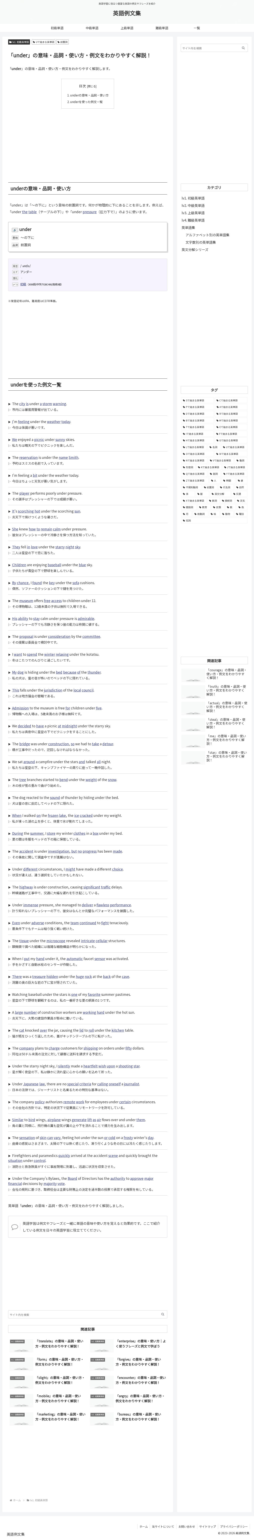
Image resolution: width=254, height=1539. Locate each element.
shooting (125, 1065)
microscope (55, 940)
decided (24, 725)
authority (117, 1178)
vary (57, 1137)
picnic (39, 439)
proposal (26, 636)
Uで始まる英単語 (45, 42)
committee (91, 636)
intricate (88, 940)
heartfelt (90, 1065)
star (137, 1065)
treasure (39, 976)
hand (40, 958)
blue (82, 564)
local (77, 690)
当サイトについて (163, 1526)
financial (15, 1183)
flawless (102, 904)
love (34, 546)
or (106, 1137)
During (17, 833)
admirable (86, 618)
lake (62, 815)
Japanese (30, 1083)
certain (125, 1101)
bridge (24, 743)
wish (102, 1065)
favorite (94, 994)
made (117, 851)
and (82, 761)
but (74, 851)
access (56, 600)
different (30, 869)
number (30, 1012)
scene (113, 1155)
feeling (23, 421)
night (69, 546)
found (37, 582)
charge (54, 1048)
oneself (115, 1083)
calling (102, 1083)
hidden (52, 976)
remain (46, 528)
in (28, 546)
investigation (58, 851)
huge (80, 976)
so (72, 743)
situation (15, 1160)
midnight (69, 725)
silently (64, 1065)
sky (77, 546)
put (27, 958)
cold (111, 1137)
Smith (73, 457)
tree (22, 779)
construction (58, 743)
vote (61, 1183)
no (80, 851)
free (47, 600)
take (95, 743)
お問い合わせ (186, 1526)
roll (91, 1030)
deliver (87, 904)
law (42, 1083)
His (14, 618)
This (15, 690)
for (67, 707)
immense (30, 904)
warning (59, 403)
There (17, 976)
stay (36, 618)
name (63, 457)
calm (57, 528)
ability (23, 618)
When (16, 815)
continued (88, 922)
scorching (26, 511)
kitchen (118, 1030)
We (14, 439)
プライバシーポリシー (234, 1526)
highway (26, 886)
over (43, 1030)
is (27, 403)
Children (19, 564)
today (65, 421)
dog (20, 672)
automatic (74, 958)
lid (81, 1030)
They (16, 546)
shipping (91, 1048)
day (150, 1137)
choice (117, 869)
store (51, 833)
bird (31, 1119)
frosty (128, 1137)
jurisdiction (53, 690)
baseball (54, 564)
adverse (37, 922)
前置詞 (63, 42)
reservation (28, 457)
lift (89, 1119)
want (18, 654)
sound (55, 797)
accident (26, 851)
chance (23, 582)
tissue (24, 940)
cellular (102, 940)
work (80, 1101)
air (99, 1119)
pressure (90, 211)
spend (32, 654)
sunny (60, 439)
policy (40, 1101)
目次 (82, 85)
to (38, 528)
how (32, 528)
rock (88, 976)
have (40, 725)
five (99, 707)
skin (43, 1137)
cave (125, 976)
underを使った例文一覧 (86, 101)
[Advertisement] (87, 142)
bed (59, 672)
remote (69, 1101)
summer (36, 833)
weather (54, 421)
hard (100, 1012)
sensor (99, 958)
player (24, 493)
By (14, 582)
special (73, 1083)
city (22, 403)
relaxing (62, 654)
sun (77, 511)
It (13, 511)
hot (37, 511)
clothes (79, 833)
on (39, 815)
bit (35, 475)
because (69, 672)
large (19, 1012)
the (25, 211)
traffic (106, 886)
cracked (86, 815)
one (74, 994)
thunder (94, 672)
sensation (27, 1137)
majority (50, 1183)
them (140, 1119)
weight (91, 779)
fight (105, 922)
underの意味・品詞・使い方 (89, 95)
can (50, 1137)
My (14, 672)
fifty (128, 1048)
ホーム (144, 1526)
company (26, 1048)
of (78, 672)
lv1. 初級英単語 (21, 42)
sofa (75, 582)
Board (72, 1178)
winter (49, 654)
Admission (20, 707)
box (95, 833)
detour (107, 743)
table (32, 211)
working (89, 1012)
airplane (54, 1119)
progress (90, 851)
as (94, 1119)
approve (136, 1178)
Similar (17, 1119)
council (87, 690)
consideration (59, 636)
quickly (64, 1155)
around (29, 761)
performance (120, 904)
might (70, 869)
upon (111, 1065)
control (39, 1160)
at (59, 725)
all (99, 761)
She (15, 528)
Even (16, 922)
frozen (53, 815)
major (148, 1178)
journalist (131, 1083)
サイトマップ (207, 1526)
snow (112, 779)
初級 (23, 284)
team (74, 922)
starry (60, 546)
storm (47, 403)
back (107, 976)
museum (26, 600)
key (52, 582)
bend (63, 779)
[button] (162, 1314)
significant (91, 886)
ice (76, 815)
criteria (85, 1083)
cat (21, 1030)
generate (79, 1119)
